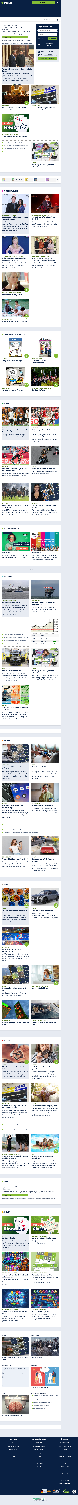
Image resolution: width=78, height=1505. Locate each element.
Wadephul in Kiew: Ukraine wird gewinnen (12, 1385)
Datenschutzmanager (64, 1456)
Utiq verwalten (64, 1460)
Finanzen (7, 576)
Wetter (13, 1456)
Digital (6, 741)
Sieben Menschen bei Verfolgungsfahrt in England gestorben (16, 145)
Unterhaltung (10, 191)
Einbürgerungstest (39, 1446)
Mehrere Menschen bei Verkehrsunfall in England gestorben (16, 1373)
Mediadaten (64, 1473)
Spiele (39, 1456)
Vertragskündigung (64, 1480)
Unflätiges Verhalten (37, 1399)
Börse (13, 1443)
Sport (6, 404)
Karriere (64, 1477)
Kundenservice (64, 1443)
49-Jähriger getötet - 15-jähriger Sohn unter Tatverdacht (15, 148)
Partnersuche (14, 1460)
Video (6, 1181)
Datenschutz (64, 1453)
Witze (39, 1467)
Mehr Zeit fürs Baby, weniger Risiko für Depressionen (15, 1377)
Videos (39, 1460)
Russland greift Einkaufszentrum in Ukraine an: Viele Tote (15, 1381)
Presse (64, 1470)
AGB (64, 1463)
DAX (33, 638)
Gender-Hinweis (64, 1467)
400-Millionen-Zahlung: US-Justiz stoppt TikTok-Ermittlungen (15, 640)
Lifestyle (7, 1040)
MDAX (34, 641)
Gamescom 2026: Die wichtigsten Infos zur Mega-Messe (14, 827)
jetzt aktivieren (9, 37)
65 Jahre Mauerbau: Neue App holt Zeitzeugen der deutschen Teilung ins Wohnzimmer (21, 832)
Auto (5, 884)
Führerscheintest (39, 1449)
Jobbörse (13, 1453)
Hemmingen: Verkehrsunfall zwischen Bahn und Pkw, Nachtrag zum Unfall (45, 1396)
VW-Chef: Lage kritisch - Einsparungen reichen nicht (14, 643)
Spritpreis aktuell (13, 1446)
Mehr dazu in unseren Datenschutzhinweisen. (21, 43)
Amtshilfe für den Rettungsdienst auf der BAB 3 (42, 1402)
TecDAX (34, 644)
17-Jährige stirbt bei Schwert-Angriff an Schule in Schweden (15, 142)
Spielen (6, 1212)
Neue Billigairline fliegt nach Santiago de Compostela (14, 1124)
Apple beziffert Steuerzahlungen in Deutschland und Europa (16, 637)
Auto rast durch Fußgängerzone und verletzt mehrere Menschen (15, 1369)
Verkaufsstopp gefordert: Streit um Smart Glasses (13, 829)
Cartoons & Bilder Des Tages (17, 334)
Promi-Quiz (39, 1453)
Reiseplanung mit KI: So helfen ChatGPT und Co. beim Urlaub (16, 824)
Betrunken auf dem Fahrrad (39, 1408)
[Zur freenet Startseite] (6, 2)
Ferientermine (13, 1449)
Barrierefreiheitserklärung (64, 1446)
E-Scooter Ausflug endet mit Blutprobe (41, 1405)
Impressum (64, 1449)
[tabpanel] (18, 63)
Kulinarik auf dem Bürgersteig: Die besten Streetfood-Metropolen (17, 1129)
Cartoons (39, 1443)
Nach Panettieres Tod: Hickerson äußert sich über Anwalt (15, 151)
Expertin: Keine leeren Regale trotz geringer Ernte (13, 634)
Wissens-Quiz (39, 1463)
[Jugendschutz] (39, 1498)
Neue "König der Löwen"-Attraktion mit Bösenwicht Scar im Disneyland (18, 1126)
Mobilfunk (43, 2)
